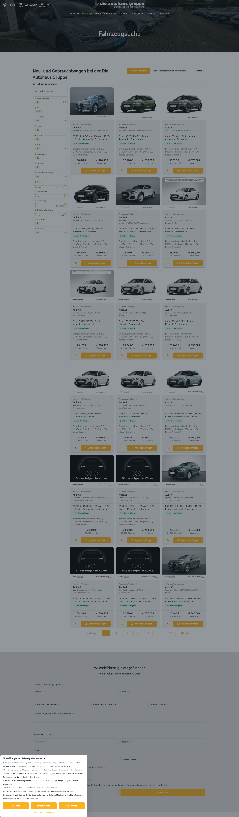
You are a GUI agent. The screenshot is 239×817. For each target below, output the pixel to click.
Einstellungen (43, 805)
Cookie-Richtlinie (46, 812)
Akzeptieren (71, 805)
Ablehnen (15, 805)
